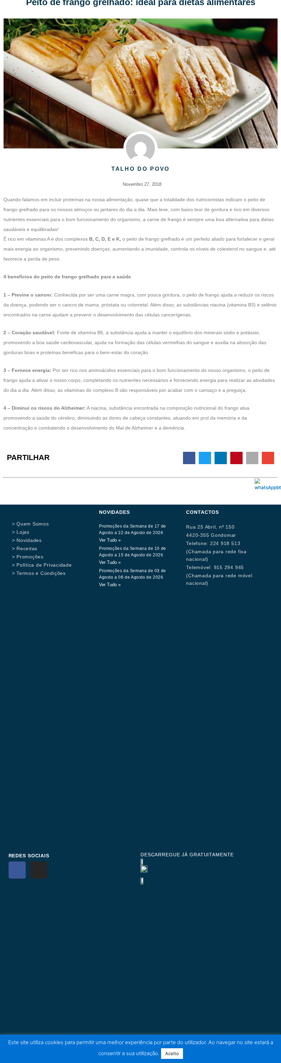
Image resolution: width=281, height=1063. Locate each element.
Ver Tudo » (110, 540)
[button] (189, 458)
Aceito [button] (172, 1053)
